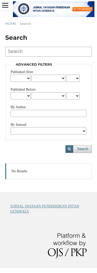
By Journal (18, 125)
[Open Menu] (5, 5)
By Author (18, 107)
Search (82, 149)
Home (10, 23)
